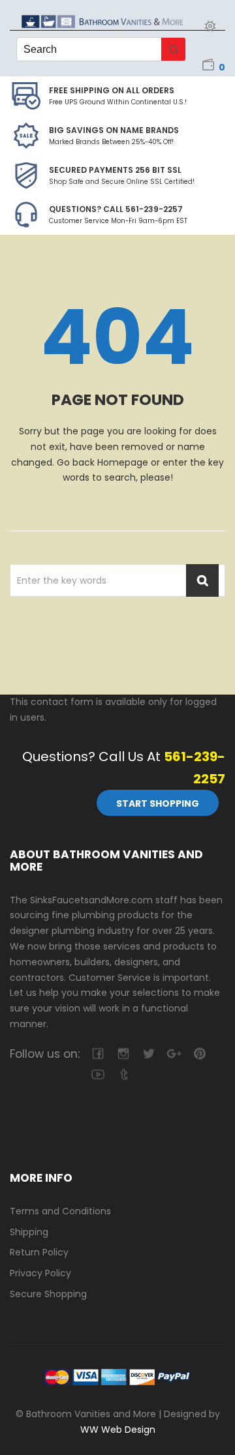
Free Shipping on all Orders (111, 90)
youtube (97, 1074)
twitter (148, 1053)
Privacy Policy (40, 1273)
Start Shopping (157, 803)
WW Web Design (117, 1429)
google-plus (174, 1053)
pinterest (199, 1053)
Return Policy (39, 1252)
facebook (97, 1053)
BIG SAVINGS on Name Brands (114, 130)
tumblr (123, 1074)
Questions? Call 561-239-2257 (116, 209)
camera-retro (123, 1053)
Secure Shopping (48, 1293)
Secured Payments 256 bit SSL (115, 169)
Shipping (29, 1231)
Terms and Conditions (60, 1211)
